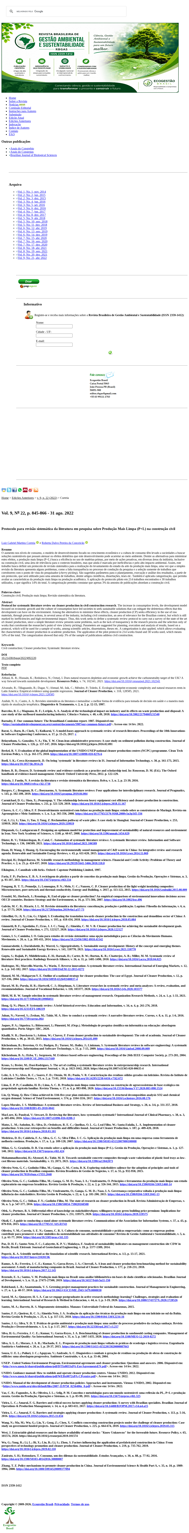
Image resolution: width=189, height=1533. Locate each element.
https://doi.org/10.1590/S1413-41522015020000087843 (95, 1346)
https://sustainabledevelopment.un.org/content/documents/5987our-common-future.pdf (57, 724)
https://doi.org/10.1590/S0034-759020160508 (61, 1204)
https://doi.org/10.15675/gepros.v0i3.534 (46, 879)
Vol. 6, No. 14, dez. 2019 (32, 234)
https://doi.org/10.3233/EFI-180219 (23, 1008)
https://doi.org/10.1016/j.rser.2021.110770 (110, 949)
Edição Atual (16, 117)
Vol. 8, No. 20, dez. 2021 (32, 254)
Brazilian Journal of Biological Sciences (33, 155)
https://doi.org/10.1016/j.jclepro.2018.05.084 (108, 919)
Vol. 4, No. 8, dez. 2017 (32, 214)
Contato (13, 131)
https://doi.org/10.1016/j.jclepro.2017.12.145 (28, 1270)
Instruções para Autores (22, 111)
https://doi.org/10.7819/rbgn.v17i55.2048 (26, 1174)
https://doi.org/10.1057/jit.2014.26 (22, 763)
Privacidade (61, 1504)
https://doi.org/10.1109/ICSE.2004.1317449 (28, 1058)
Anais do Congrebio (22, 148)
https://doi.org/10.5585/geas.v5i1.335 (45, 1237)
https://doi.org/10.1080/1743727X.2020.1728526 (148, 1300)
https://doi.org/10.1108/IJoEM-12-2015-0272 (56, 969)
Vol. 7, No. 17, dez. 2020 (32, 244)
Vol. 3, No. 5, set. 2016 (31, 204)
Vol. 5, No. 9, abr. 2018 (31, 218)
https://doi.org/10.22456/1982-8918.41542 (77, 939)
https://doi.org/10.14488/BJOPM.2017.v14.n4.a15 (117, 1406)
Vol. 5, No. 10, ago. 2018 (32, 221)
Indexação (15, 124)
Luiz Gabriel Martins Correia (18, 542)
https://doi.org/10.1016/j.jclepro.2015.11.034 (36, 1416)
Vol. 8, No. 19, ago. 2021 (32, 251)
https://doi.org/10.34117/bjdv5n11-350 (86, 1280)
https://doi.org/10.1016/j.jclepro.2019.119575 (120, 1214)
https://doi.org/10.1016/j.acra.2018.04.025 (135, 959)
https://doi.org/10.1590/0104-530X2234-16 (98, 1316)
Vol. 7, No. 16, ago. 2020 (32, 241)
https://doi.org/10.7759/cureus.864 (22, 1018)
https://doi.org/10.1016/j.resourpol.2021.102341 (132, 681)
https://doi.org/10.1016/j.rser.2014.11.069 (123, 853)
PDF (4, 668)
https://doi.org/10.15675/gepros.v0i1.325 (115, 1396)
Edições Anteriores (20, 121)
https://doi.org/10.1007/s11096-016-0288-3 (49, 1118)
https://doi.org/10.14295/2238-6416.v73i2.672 (95, 1078)
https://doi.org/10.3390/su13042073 (91, 1161)
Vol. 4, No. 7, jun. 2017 (31, 211)
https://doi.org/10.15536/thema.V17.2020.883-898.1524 (128, 1088)
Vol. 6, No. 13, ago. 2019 (32, 231)
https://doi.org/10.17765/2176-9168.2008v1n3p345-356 (108, 813)
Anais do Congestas (22, 151)
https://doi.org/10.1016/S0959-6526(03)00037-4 (49, 979)
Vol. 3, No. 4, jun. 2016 (31, 201)
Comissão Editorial (20, 107)
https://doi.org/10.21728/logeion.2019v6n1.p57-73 (53, 909)
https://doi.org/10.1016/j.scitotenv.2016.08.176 (122, 1098)
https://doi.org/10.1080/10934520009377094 (43, 1468)
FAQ (12, 134)
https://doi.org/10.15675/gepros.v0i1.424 (39, 1151)
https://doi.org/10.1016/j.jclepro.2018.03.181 (28, 1131)
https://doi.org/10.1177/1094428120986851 (27, 998)
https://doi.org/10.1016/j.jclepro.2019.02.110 (28, 1449)
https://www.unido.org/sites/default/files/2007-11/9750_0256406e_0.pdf (46, 1386)
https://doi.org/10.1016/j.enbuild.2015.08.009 (159, 889)
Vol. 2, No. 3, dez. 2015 (32, 198)
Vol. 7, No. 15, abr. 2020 (32, 238)
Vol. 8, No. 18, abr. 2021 (32, 248)
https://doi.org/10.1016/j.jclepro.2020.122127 (95, 929)
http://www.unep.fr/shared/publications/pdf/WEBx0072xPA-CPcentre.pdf (49, 1376)
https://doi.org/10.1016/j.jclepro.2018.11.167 (99, 803)
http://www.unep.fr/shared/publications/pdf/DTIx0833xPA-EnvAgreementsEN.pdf (54, 1366)
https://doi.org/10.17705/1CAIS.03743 (43, 1224)
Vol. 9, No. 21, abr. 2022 (32, 257)
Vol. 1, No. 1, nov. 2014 (32, 191)
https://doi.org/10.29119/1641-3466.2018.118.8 (76, 863)
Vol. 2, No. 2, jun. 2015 (31, 195)
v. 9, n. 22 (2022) (47, 497)
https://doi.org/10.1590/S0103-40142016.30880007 (32, 1459)
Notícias (14, 104)
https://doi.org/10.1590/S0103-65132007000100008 (105, 1141)
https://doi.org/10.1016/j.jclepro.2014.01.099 (70, 1038)
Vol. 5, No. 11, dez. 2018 (32, 224)
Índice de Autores (19, 127)
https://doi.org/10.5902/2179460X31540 (135, 714)
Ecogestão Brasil (42, 1504)
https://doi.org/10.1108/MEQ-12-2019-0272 (129, 1336)
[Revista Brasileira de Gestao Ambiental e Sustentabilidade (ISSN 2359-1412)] (90, 91)
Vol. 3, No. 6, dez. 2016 (32, 208)
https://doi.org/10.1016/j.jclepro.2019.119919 (46, 823)
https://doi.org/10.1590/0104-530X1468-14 (146, 1184)
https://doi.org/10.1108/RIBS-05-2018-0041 (27, 1108)
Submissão (15, 114)
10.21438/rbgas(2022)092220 (18, 658)
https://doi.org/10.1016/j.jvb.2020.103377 (117, 989)
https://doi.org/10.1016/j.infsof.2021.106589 (70, 843)
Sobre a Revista (18, 101)
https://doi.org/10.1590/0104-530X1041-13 (133, 1194)
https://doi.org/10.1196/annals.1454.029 (105, 833)
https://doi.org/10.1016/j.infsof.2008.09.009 (123, 1048)
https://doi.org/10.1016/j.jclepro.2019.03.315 (147, 1425)
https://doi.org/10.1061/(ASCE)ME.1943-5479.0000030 (68, 1290)
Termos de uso (80, 1504)
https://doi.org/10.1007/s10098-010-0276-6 (76, 754)
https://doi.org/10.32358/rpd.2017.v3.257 (93, 1326)
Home (12, 97)
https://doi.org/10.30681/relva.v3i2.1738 (25, 783)
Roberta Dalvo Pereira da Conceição (63, 542)
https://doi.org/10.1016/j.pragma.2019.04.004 (59, 793)
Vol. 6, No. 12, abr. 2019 (32, 228)
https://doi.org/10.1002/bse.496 (123, 899)
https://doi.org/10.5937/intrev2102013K (25, 1257)
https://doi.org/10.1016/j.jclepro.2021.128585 (27, 694)
